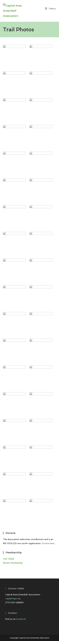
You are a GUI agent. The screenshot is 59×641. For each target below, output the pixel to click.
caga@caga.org (12, 598)
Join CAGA (8, 559)
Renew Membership (13, 563)
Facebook (21, 619)
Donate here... (49, 543)
